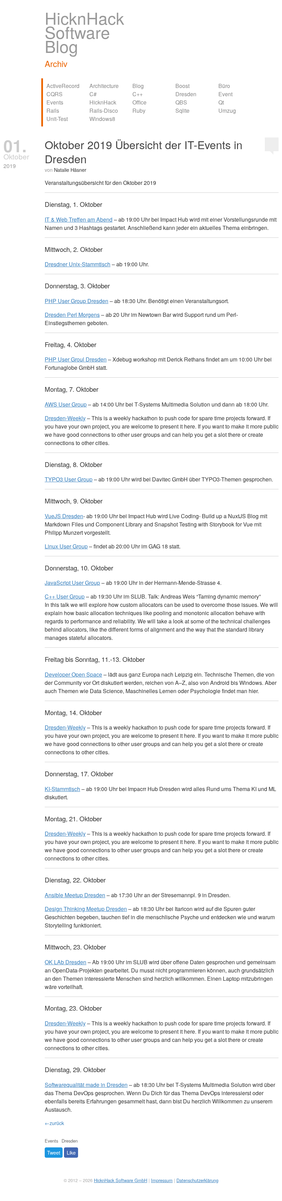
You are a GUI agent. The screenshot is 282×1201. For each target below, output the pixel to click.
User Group (66, 404)
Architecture (104, 86)
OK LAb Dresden (65, 962)
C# (93, 94)
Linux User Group (66, 546)
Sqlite (182, 110)
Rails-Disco (103, 110)
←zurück (54, 1122)
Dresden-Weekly (65, 418)
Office (139, 102)
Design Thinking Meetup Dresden (86, 909)
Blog (138, 86)
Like (71, 1152)
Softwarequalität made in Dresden (86, 1085)
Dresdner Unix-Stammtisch (77, 264)
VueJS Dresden (64, 516)
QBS (181, 102)
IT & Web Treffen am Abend (78, 219)
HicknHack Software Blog (84, 32)
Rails (52, 110)
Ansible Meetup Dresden (75, 895)
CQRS (54, 94)
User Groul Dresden (76, 359)
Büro (224, 86)
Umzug (227, 110)
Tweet (53, 1152)
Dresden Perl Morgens (72, 315)
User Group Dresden (76, 301)
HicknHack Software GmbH (120, 1180)
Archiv (56, 63)
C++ (137, 94)
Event (225, 94)
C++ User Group (65, 596)
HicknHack (102, 102)
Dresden (185, 94)
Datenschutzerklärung (197, 1180)
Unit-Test (57, 119)
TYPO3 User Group (69, 479)
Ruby (138, 110)
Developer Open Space (73, 674)
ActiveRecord (62, 86)
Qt (221, 102)
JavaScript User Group (72, 583)
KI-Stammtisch (62, 789)
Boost (182, 86)
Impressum (162, 1180)
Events (54, 102)
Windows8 (102, 119)
